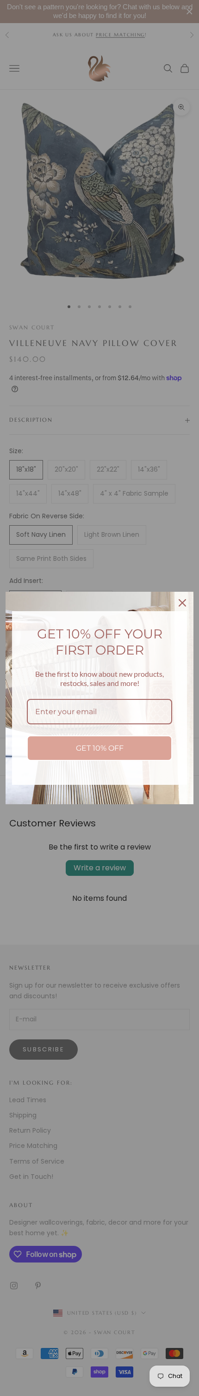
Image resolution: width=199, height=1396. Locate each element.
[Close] (182, 603)
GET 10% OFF (100, 748)
